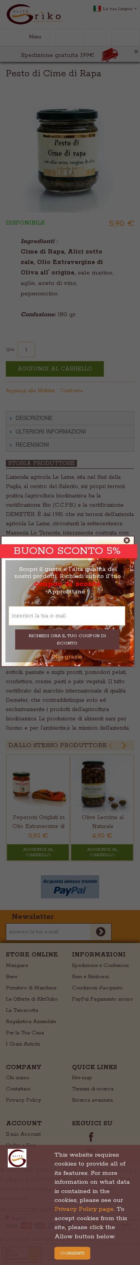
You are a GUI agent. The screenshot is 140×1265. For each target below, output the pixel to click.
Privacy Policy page (84, 1209)
